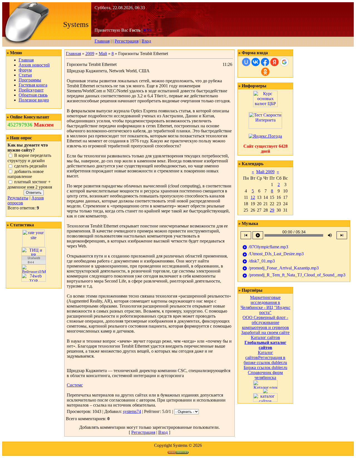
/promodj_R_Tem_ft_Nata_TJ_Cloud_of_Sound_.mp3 (293, 275)
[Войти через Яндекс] (274, 62)
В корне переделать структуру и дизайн (29, 158)
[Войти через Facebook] (265, 62)
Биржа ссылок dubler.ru (265, 367)
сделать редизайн (30, 166)
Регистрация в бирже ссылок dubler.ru (265, 360)
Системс (75, 385)
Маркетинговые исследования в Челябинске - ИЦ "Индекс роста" (265, 305)
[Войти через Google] (284, 62)
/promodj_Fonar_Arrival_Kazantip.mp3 (280, 268)
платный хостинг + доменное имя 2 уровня (30, 185)
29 (272, 210)
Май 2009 (265, 171)
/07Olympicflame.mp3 (265, 247)
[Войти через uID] (246, 62)
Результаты (18, 197)
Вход (146, 41)
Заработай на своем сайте (265, 332)
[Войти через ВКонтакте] (255, 62)
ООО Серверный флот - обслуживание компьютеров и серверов (265, 322)
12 (253, 197)
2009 (89, 53)
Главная (102, 41)
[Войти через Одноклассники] (265, 72)
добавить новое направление (26, 174)
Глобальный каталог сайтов (265, 345)
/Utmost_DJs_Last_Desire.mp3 (273, 254)
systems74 (132, 411)
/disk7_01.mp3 (258, 261)
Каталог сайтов (265, 337)
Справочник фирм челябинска (265, 375)
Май (103, 53)
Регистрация (127, 41)
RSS (148, 30)
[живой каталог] (265, 391)
